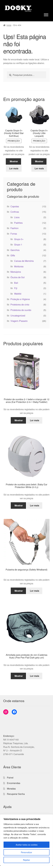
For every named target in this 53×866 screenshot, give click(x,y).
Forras (13, 233)
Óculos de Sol (17, 277)
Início (9, 25)
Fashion (14, 228)
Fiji (15, 288)
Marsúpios (15, 271)
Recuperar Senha (16, 794)
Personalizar (26, 852)
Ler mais (13, 168)
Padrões (18, 222)
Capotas (14, 206)
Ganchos (15, 250)
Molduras (18, 266)
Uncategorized (17, 315)
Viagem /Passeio (19, 321)
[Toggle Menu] (46, 14)
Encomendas (13, 783)
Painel (10, 777)
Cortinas (14, 211)
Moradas (11, 788)
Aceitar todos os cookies (26, 844)
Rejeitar (26, 860)
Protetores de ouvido (20, 310)
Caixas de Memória (24, 260)
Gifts (12, 255)
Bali (16, 282)
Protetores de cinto (19, 304)
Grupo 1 (18, 244)
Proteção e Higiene (20, 299)
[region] (26, 840)
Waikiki (17, 293)
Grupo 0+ (18, 239)
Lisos (17, 217)
